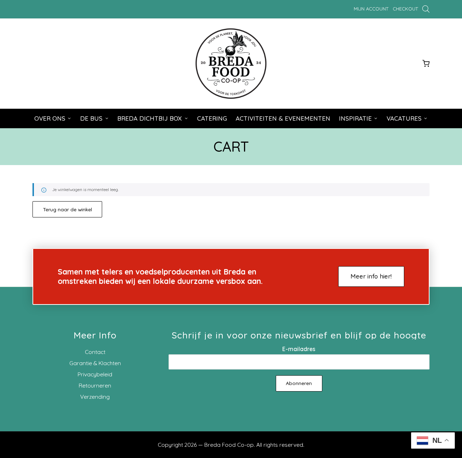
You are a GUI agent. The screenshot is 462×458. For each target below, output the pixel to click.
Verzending (95, 396)
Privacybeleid (95, 374)
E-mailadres (298, 349)
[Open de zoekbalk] (426, 8)
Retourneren (95, 385)
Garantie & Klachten (95, 363)
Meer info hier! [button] (371, 276)
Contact (95, 351)
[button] (67, 209)
